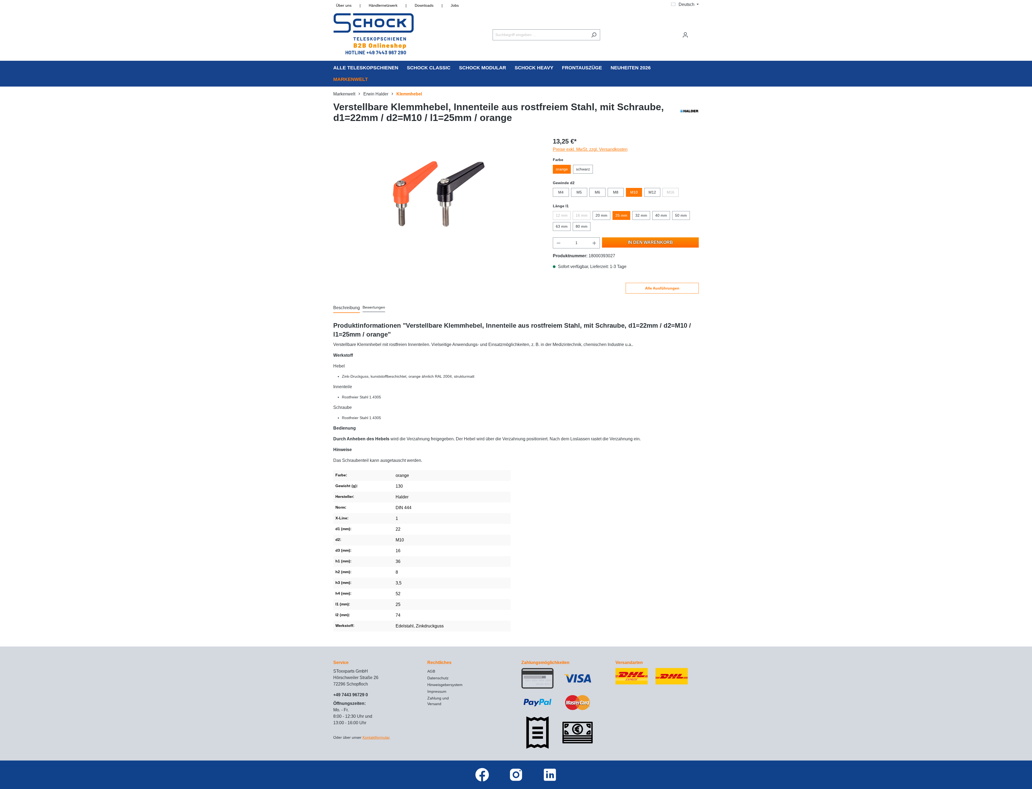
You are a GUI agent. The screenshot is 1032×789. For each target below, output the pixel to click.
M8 (615, 192)
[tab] (346, 308)
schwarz (583, 169)
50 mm (681, 215)
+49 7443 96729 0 (350, 694)
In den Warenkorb (650, 242)
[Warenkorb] (695, 32)
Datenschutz (438, 678)
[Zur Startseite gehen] (373, 33)
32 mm (641, 215)
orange (562, 169)
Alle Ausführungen (662, 288)
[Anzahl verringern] (558, 242)
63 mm (562, 226)
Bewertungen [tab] (374, 307)
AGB (431, 671)
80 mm (581, 226)
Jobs (455, 5)
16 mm (581, 215)
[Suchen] (593, 34)
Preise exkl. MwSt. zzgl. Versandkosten (590, 149)
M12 (652, 192)
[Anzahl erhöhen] (594, 242)
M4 (561, 192)
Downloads (424, 5)
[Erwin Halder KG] (689, 114)
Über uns (344, 5)
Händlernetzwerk (383, 5)
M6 (597, 192)
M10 (634, 192)
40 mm (661, 215)
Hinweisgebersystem (445, 685)
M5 (579, 192)
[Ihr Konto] (685, 35)
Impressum (436, 691)
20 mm (601, 215)
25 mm (621, 215)
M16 (670, 192)
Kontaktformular (376, 737)
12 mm (562, 215)
